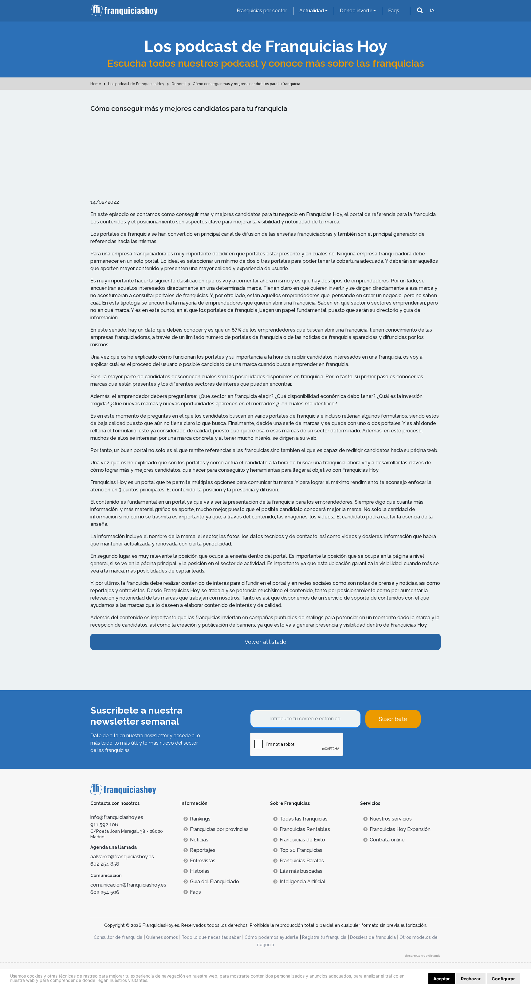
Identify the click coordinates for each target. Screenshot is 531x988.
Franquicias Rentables (305, 829)
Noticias (199, 840)
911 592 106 (104, 825)
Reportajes (202, 850)
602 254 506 (104, 892)
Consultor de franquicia (118, 937)
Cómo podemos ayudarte (271, 937)
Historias (200, 871)
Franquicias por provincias (219, 829)
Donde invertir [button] (356, 11)
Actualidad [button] (311, 11)
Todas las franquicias (304, 819)
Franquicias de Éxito (302, 840)
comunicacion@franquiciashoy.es (128, 885)
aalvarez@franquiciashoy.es (122, 857)
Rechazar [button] (471, 978)
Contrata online (387, 840)
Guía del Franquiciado (214, 881)
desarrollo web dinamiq (423, 955)
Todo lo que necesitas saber (211, 937)
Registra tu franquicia (324, 937)
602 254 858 (104, 864)
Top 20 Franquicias (301, 850)
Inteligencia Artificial (302, 881)
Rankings (200, 819)
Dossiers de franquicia (373, 937)
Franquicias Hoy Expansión (400, 829)
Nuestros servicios (391, 819)
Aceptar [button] (441, 978)
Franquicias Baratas (302, 861)
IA (432, 11)
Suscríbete (393, 719)
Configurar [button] (503, 978)
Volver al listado (265, 642)
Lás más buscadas (301, 871)
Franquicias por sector (262, 11)
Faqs (393, 11)
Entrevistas (202, 861)
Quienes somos (162, 937)
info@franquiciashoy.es (116, 817)
